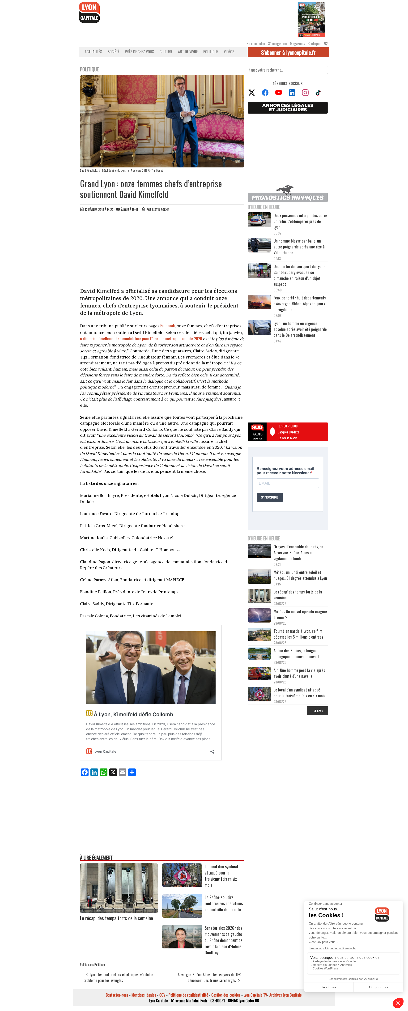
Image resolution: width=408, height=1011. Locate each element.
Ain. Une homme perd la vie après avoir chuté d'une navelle (299, 673)
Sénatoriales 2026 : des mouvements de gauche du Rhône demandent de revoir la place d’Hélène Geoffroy (223, 940)
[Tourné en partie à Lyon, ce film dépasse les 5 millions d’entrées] (259, 635)
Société (113, 52)
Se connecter (255, 43)
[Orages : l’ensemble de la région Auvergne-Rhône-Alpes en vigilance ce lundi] (259, 552)
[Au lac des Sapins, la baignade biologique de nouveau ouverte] (259, 654)
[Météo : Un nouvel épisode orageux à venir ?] (259, 616)
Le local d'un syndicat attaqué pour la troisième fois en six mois (221, 875)
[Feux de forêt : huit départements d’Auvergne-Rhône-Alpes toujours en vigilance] (259, 303)
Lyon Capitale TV (255, 995)
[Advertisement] (162, 251)
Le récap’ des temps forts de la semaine (116, 917)
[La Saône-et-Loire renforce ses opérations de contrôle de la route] (182, 916)
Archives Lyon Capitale (285, 995)
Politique (210, 52)
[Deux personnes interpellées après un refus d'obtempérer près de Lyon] (259, 220)
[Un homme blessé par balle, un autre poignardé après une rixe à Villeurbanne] (259, 246)
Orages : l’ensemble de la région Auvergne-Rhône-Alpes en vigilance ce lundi (298, 552)
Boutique (314, 43)
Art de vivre (188, 52)
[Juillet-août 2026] (311, 19)
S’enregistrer (277, 43)
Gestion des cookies (225, 995)
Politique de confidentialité (188, 995)
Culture (166, 52)
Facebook (167, 325)
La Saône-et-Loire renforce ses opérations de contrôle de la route (224, 903)
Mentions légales (144, 995)
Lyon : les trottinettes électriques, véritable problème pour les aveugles (118, 977)
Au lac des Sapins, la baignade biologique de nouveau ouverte (297, 653)
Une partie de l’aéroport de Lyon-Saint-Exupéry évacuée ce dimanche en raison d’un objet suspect (299, 275)
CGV (162, 995)
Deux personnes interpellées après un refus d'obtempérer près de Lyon (300, 221)
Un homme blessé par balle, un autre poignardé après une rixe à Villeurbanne (299, 247)
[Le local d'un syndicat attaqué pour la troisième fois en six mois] (182, 885)
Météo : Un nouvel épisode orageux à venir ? (300, 614)
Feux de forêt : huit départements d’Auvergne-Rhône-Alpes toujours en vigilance (300, 303)
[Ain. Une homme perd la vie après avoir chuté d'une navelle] (259, 674)
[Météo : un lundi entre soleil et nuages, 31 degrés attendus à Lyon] (259, 577)
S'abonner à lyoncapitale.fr (288, 52)
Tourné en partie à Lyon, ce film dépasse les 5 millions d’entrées (298, 634)
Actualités (93, 52)
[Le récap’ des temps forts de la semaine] (119, 911)
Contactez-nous (117, 995)
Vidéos (229, 52)
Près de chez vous (139, 52)
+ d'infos (317, 710)
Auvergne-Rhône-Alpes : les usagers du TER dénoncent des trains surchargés (209, 977)
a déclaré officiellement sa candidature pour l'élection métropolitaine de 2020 (141, 338)
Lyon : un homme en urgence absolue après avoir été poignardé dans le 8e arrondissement (300, 329)
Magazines (297, 43)
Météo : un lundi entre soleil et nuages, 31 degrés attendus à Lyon (301, 575)
